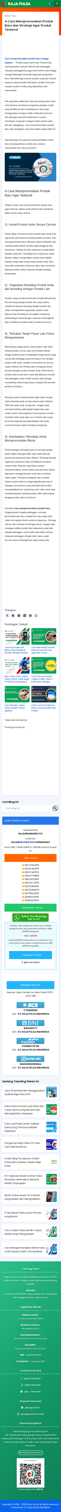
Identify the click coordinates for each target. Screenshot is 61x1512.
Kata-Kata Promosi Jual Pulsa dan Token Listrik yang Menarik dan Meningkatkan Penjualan (24, 1109)
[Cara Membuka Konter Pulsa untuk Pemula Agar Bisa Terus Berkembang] (43, 636)
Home (7, 16)
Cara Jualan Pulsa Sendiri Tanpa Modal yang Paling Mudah (23, 1232)
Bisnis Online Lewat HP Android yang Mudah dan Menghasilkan (22, 1197)
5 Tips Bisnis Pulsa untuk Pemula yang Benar (22, 1214)
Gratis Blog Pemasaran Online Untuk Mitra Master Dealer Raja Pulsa (22, 1162)
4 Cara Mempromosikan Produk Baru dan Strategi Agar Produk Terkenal (29, 25)
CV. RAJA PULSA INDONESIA (37, 1507)
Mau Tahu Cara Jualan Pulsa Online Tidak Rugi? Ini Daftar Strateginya (17, 679)
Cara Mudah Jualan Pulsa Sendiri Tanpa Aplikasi (15, 708)
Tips (14, 16)
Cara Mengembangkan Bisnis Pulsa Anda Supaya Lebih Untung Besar (24, 1249)
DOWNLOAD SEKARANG (31, 1452)
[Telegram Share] (18, 615)
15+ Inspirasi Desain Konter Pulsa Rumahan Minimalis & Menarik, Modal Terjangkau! (23, 1179)
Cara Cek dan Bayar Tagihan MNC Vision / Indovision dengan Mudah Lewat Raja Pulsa (43, 679)
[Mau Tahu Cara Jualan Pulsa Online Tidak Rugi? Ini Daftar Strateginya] (17, 665)
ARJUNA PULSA (28, 842)
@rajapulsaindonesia (32, 1414)
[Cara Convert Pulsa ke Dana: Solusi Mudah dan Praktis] (43, 694)
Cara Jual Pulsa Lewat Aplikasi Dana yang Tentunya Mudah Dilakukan (21, 1127)
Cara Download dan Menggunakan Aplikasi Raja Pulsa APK (24, 1092)
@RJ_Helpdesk (32, 1391)
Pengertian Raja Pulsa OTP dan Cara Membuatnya (22, 1144)
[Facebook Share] (13, 615)
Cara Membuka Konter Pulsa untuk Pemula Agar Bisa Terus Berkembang (43, 650)
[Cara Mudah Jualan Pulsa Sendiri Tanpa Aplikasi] (17, 694)
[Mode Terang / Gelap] (50, 3)
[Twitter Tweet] (7, 615)
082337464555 (32, 1378)
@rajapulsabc (32, 1407)
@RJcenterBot (32, 962)
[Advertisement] (30, 46)
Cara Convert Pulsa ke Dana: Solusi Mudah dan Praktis (43, 708)
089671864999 (32, 1385)
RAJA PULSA (33, 1504)
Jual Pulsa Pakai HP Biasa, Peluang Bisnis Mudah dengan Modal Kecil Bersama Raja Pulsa (16, 650)
